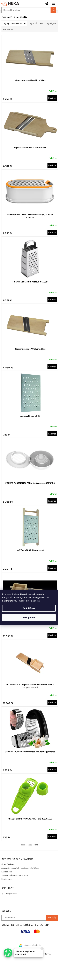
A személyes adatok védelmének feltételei (20, 868)
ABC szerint (8, 29)
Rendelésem (7, 879)
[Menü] (53, 4)
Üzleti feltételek (8, 864)
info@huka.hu (11, 893)
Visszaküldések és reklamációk (15, 875)
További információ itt (28, 600)
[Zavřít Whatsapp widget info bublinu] (42, 948)
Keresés (54, 10)
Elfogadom (29, 617)
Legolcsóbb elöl (36, 23)
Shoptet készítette (32, 945)
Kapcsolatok (6, 871)
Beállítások (29, 608)
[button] (8, 952)
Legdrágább (51, 23)
